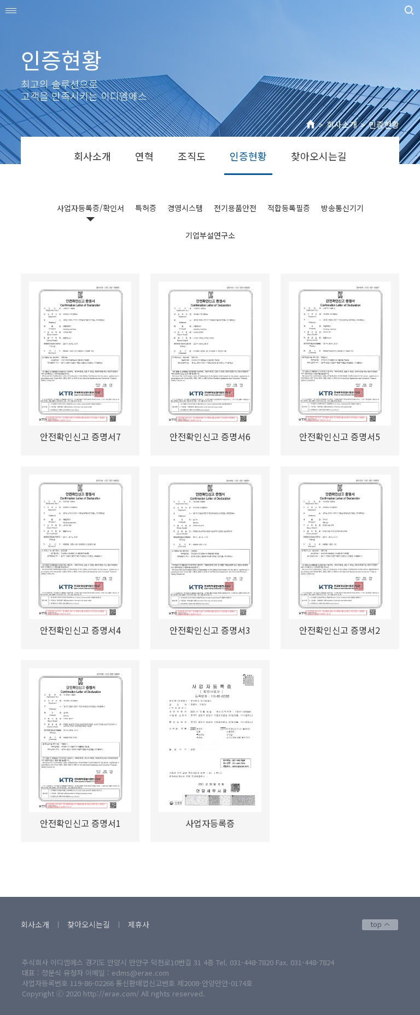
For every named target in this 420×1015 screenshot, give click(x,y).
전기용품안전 (235, 207)
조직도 (192, 156)
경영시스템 (185, 207)
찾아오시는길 (319, 156)
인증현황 (384, 124)
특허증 (145, 207)
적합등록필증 (288, 207)
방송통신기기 (342, 207)
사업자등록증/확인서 (90, 207)
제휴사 (138, 924)
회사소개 (341, 124)
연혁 (144, 156)
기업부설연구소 (210, 235)
